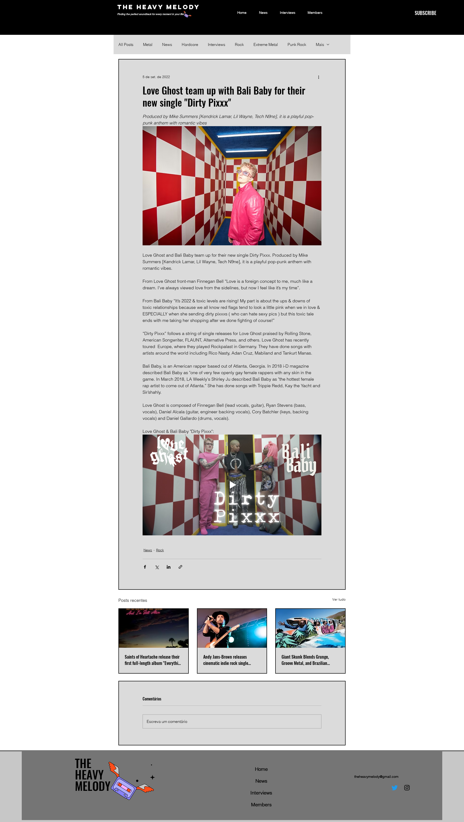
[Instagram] (407, 787)
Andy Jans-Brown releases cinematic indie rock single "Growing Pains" (225, 660)
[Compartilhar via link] (180, 567)
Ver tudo (339, 599)
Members (261, 804)
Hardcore (190, 44)
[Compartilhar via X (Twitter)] (156, 567)
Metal (147, 44)
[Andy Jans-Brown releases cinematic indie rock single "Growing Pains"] (232, 628)
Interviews (216, 44)
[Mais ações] (318, 77)
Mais (320, 44)
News (167, 44)
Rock (239, 44)
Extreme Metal (266, 44)
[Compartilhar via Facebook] (145, 567)
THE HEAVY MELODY (158, 7)
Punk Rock (297, 44)
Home (261, 769)
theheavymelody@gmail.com (376, 776)
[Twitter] (394, 787)
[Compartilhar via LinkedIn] (168, 567)
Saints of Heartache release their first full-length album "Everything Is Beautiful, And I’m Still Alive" (153, 660)
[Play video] (232, 485)
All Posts (125, 44)
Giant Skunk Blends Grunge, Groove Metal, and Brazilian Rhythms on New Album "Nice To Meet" (309, 660)
